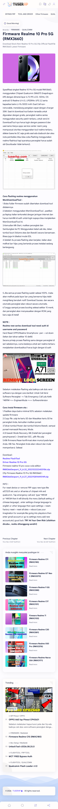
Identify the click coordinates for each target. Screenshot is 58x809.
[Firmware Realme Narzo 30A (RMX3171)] (16, 661)
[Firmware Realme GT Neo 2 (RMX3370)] (16, 576)
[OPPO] (22, 716)
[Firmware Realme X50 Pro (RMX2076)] (16, 647)
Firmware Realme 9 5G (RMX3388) (39, 588)
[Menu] (36, 805)
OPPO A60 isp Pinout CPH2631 (24, 719)
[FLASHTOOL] (16, 752)
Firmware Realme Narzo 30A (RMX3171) (40, 659)
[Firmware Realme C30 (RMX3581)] (16, 633)
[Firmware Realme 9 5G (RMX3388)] (16, 590)
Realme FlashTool (11, 458)
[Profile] (54, 4)
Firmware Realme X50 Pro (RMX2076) (39, 645)
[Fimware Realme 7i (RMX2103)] (16, 619)
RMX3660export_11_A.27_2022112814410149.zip (26, 477)
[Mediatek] (24, 733)
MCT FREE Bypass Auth (20, 756)
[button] (49, 4)
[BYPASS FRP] (10, 14)
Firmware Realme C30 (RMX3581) (39, 631)
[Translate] (45, 4)
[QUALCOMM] (27, 762)
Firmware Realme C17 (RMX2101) (39, 602)
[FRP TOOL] (26, 752)
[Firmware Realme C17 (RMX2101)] (16, 605)
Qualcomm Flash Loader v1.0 (23, 766)
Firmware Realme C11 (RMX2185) (38, 560)
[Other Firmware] (41, 14)
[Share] (49, 805)
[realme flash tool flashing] (29, 170)
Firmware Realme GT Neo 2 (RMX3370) (40, 574)
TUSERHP (17, 791)
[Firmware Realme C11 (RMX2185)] (16, 562)
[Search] (22, 805)
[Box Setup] (15, 743)
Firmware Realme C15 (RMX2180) (25, 736)
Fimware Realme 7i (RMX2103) (37, 617)
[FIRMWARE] (15, 733)
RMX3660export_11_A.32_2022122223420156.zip (26, 469)
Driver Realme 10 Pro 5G (15, 462)
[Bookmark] (40, 4)
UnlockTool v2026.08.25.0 (22, 746)
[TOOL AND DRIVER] (25, 14)
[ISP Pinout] (15, 716)
